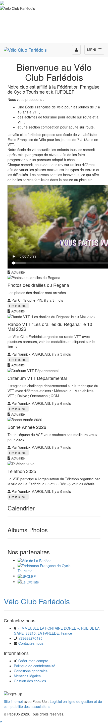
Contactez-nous (30, 643)
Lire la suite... (18, 305)
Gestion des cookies (30, 680)
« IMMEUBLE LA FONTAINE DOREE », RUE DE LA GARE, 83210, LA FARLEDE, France (56, 631)
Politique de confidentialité (34, 665)
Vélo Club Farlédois (37, 601)
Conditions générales (30, 670)
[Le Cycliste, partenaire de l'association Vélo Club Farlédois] (28, 581)
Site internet (13, 701)
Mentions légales (27, 675)
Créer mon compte (33, 660)
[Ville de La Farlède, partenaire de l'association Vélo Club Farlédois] (34, 560)
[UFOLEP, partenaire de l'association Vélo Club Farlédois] (27, 575)
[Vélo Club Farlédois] (25, 49)
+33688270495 (30, 638)
